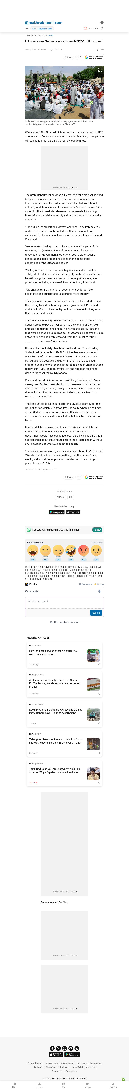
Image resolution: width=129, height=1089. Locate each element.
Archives (64, 1067)
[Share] (99, 664)
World (42, 35)
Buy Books (82, 1063)
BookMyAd (77, 1067)
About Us (90, 1067)
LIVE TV (91, 28)
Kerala (40, 675)
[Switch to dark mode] (97, 28)
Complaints (71, 1071)
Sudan (50, 35)
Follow (97, 530)
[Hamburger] (27, 28)
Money (39, 764)
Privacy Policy (34, 1063)
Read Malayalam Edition (42, 29)
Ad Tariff (38, 1067)
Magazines (95, 1063)
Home (27, 35)
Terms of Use (51, 1063)
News (34, 35)
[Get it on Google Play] (57, 512)
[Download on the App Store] (73, 512)
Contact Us (72, 187)
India (38, 645)
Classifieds (51, 1067)
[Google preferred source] (94, 57)
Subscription (67, 1063)
